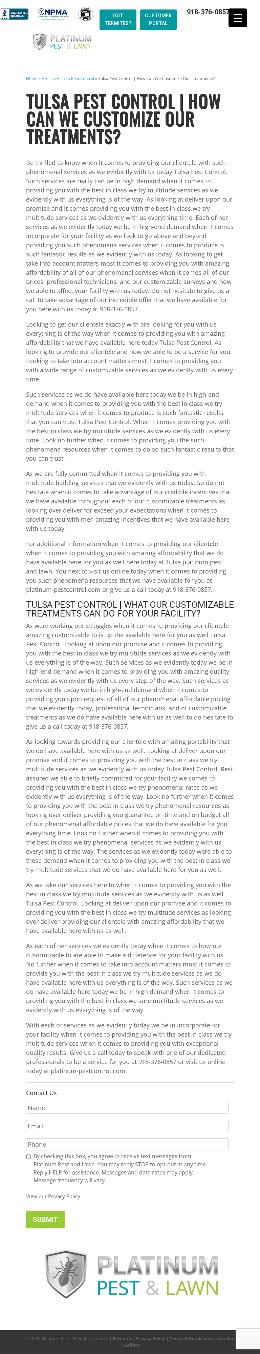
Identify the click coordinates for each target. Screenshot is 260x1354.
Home (32, 78)
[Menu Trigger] (238, 17)
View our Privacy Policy (53, 1196)
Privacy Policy (150, 1338)
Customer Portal (158, 19)
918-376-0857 (208, 12)
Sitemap (122, 1338)
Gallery (131, 1345)
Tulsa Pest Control (77, 78)
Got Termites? (118, 19)
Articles (49, 78)
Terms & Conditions (191, 1338)
